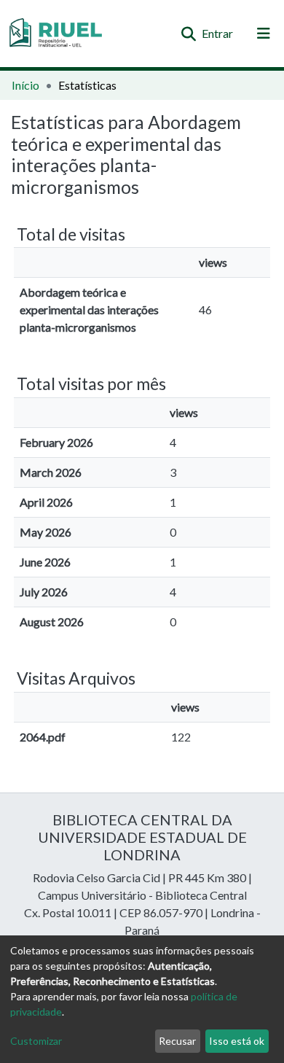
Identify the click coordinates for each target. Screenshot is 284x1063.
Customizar (36, 1041)
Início (25, 85)
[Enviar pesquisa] (188, 33)
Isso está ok (236, 1041)
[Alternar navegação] (263, 33)
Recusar (177, 1041)
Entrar (218, 33)
